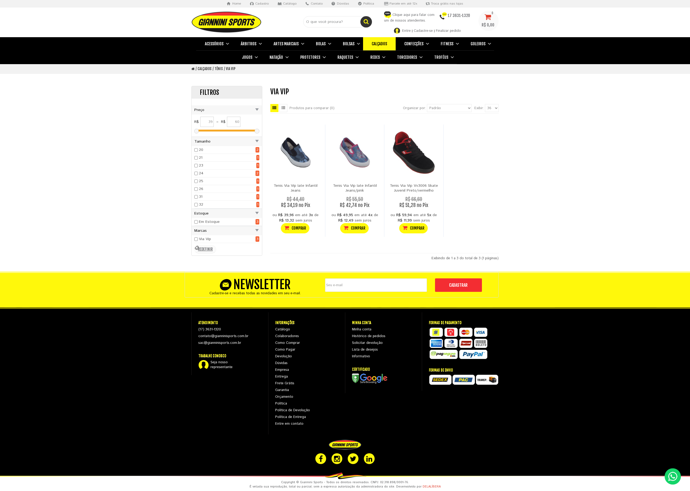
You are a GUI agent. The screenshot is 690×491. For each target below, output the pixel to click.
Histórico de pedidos (368, 336)
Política (281, 403)
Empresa (282, 369)
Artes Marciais (286, 43)
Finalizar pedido (448, 30)
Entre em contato (289, 423)
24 (201, 173)
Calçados (379, 43)
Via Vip (231, 69)
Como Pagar (285, 349)
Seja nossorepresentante (222, 365)
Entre (406, 30)
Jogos (247, 57)
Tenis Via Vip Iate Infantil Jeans (296, 188)
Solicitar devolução (367, 342)
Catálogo (282, 329)
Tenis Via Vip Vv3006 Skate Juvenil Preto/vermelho (414, 188)
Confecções (413, 43)
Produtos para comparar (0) (311, 108)
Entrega (281, 376)
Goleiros (478, 43)
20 (201, 150)
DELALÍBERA (432, 487)
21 (200, 157)
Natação (276, 57)
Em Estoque (209, 221)
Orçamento (284, 396)
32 (201, 204)
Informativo (361, 356)
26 (201, 189)
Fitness (447, 43)
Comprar (298, 228)
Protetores (310, 57)
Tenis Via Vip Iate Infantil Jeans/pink (355, 188)
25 (201, 181)
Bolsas (348, 43)
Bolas (321, 43)
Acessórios (214, 43)
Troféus (441, 57)
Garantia (282, 390)
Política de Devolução (292, 410)
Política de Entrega (290, 417)
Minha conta (361, 329)
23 (201, 165)
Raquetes (345, 57)
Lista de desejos (365, 349)
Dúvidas (281, 363)
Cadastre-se (423, 30)
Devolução (283, 356)
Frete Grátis (284, 383)
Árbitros (248, 43)
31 (200, 196)
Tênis (219, 69)
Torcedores (407, 57)
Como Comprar (287, 342)
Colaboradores (287, 336)
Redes (375, 57)
